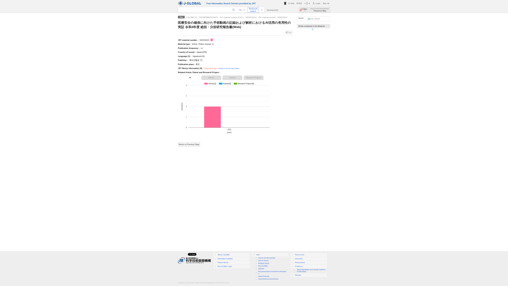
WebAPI (261, 269)
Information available (225, 259)
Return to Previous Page (189, 144)
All (190, 78)
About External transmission (268, 279)
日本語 (299, 3)
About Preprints (263, 276)
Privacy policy (300, 262)
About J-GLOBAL (224, 255)
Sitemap (298, 275)
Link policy (299, 259)
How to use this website (266, 258)
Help (292, 3)
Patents (232, 78)
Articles (211, 78)
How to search (263, 261)
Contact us (299, 266)
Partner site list (223, 262)
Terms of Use (299, 255)
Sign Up (326, 3)
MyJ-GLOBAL (263, 266)
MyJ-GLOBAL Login (225, 266)
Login (318, 3)
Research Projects (253, 78)
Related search (263, 263)
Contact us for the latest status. (229, 68)
